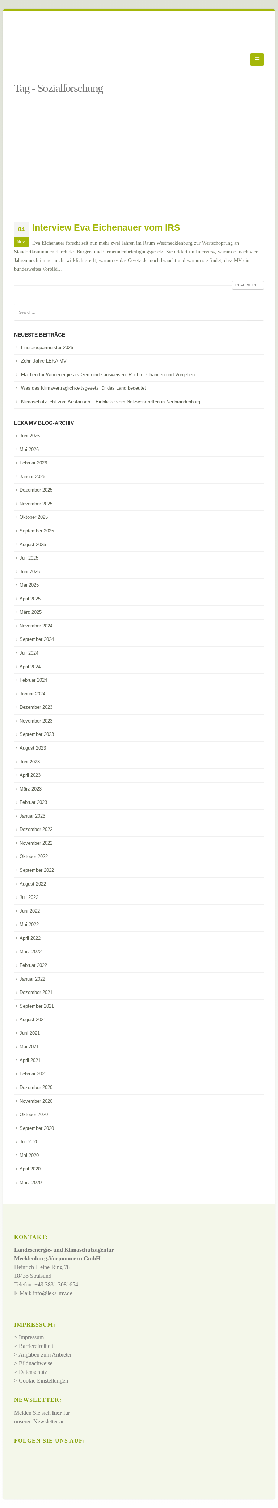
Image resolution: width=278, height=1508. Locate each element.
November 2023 (36, 721)
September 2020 (37, 1128)
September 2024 (37, 639)
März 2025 (31, 612)
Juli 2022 (29, 897)
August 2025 (33, 544)
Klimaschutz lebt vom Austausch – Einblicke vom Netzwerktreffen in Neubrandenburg (110, 401)
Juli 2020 (29, 1141)
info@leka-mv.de (52, 1293)
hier (57, 1413)
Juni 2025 (30, 571)
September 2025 (37, 531)
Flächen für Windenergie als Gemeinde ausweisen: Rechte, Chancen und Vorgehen (108, 374)
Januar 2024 (32, 694)
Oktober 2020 (34, 1114)
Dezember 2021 (36, 992)
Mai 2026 (29, 449)
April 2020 (30, 1168)
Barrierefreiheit (36, 1346)
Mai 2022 (29, 924)
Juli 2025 (29, 558)
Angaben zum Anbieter (45, 1354)
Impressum (31, 1337)
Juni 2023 (30, 761)
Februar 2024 (33, 680)
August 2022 (33, 884)
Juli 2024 (29, 653)
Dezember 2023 (36, 707)
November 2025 (36, 503)
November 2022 (36, 843)
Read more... (248, 285)
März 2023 (31, 789)
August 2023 (33, 748)
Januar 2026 (32, 476)
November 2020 (36, 1101)
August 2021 (33, 1019)
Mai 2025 (29, 585)
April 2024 (30, 666)
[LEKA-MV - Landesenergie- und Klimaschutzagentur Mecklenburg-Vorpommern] (34, 59)
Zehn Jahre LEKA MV (44, 361)
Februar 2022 (33, 965)
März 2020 (31, 1182)
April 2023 (30, 775)
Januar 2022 (32, 979)
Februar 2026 (33, 463)
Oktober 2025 (34, 517)
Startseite (25, 77)
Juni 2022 (30, 911)
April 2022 (30, 938)
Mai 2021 (29, 1046)
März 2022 (31, 951)
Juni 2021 (30, 1033)
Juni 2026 (30, 435)
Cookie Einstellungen (43, 1381)
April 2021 (30, 1060)
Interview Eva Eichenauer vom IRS (106, 227)
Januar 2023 (32, 816)
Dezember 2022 (36, 829)
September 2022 (37, 870)
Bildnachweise (35, 1363)
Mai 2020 (29, 1155)
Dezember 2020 (36, 1087)
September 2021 (37, 1006)
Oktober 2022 (34, 856)
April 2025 (30, 598)
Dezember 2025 (36, 490)
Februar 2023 (33, 802)
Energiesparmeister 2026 (47, 347)
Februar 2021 (33, 1073)
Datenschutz (33, 1372)
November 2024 (36, 626)
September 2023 (37, 734)
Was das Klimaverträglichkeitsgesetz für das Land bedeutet (83, 388)
